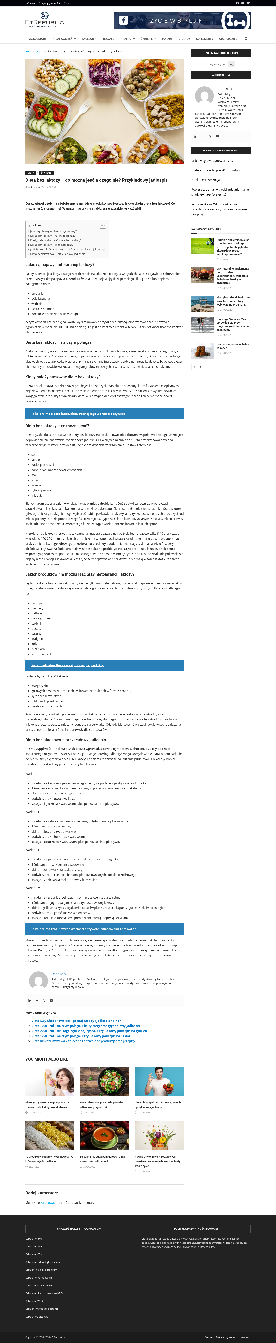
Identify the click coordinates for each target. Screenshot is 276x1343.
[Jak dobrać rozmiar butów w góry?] (202, 345)
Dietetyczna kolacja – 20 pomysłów (215, 170)
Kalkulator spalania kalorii (39, 1285)
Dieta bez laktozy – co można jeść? (51, 245)
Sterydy (184, 38)
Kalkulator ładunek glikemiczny (42, 1262)
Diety (31, 173)
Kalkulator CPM (34, 1254)
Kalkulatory (37, 38)
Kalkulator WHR (34, 1301)
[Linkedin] (29, 1000)
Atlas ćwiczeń (62, 38)
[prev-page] (194, 367)
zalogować (48, 1203)
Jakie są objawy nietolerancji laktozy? (53, 231)
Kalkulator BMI (33, 1238)
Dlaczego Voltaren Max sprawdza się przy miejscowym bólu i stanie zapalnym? (233, 324)
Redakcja (35, 187)
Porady (167, 38)
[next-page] (200, 367)
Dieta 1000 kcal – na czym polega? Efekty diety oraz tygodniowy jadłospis (85, 1026)
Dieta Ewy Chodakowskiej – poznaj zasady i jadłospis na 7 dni (77, 1021)
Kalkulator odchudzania (38, 1277)
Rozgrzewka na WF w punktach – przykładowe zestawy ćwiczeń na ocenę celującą (219, 209)
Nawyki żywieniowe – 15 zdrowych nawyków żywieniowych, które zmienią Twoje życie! (157, 1161)
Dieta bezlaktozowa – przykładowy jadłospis (57, 254)
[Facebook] (238, 3)
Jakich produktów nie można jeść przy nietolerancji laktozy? (67, 249)
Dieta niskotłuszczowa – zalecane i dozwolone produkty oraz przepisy (83, 1041)
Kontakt (67, 3)
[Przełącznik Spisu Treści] (101, 225)
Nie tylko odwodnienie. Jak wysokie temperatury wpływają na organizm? (233, 301)
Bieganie (108, 38)
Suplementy (204, 38)
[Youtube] (243, 3)
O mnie (31, 3)
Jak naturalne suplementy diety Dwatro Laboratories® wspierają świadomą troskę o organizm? (233, 276)
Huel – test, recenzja (205, 180)
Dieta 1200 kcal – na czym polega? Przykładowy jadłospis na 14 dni (80, 1036)
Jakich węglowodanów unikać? (212, 161)
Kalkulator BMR (34, 1246)
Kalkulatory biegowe (36, 1316)
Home (28, 51)
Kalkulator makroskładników (41, 1269)
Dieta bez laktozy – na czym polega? (52, 236)
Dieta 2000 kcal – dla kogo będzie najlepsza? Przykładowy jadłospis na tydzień (89, 1031)
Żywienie (147, 38)
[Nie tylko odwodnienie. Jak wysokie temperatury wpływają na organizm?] (202, 298)
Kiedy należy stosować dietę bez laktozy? (55, 240)
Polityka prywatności (49, 3)
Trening (125, 38)
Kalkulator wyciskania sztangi (41, 1308)
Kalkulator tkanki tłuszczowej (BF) (44, 1293)
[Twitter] (248, 3)
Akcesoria (89, 38)
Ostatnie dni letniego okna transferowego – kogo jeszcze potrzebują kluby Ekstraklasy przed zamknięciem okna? (233, 247)
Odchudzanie (228, 38)
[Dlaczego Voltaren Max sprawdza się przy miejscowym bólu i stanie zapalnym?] (202, 320)
